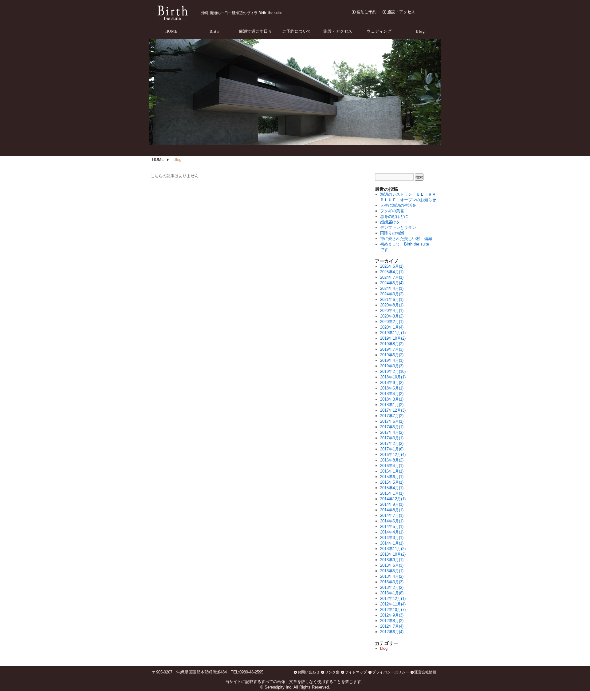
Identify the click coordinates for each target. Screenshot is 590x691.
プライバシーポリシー (390, 672)
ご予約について (296, 31)
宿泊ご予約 (366, 12)
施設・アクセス (401, 12)
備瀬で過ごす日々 (255, 31)
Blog (420, 31)
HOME (171, 31)
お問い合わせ (308, 672)
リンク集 (332, 672)
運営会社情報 (425, 672)
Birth (214, 31)
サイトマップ (356, 672)
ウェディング (379, 31)
